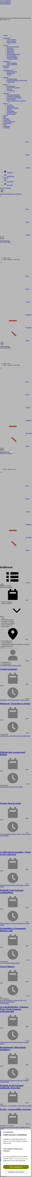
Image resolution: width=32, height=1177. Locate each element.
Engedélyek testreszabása (16, 1172)
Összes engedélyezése (16, 1167)
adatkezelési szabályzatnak (21, 1158)
